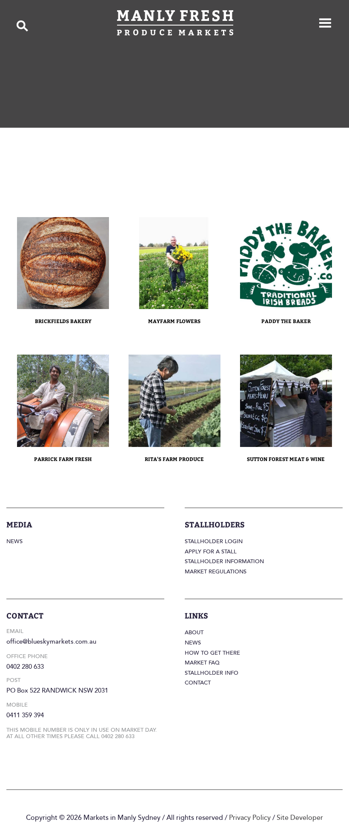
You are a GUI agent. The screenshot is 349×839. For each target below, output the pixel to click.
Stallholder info (211, 673)
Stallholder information (224, 561)
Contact (198, 683)
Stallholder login (214, 541)
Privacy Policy (250, 817)
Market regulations (215, 572)
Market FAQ (202, 663)
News (14, 541)
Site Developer (300, 817)
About (194, 632)
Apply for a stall (211, 552)
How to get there (212, 653)
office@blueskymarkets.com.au (51, 641)
